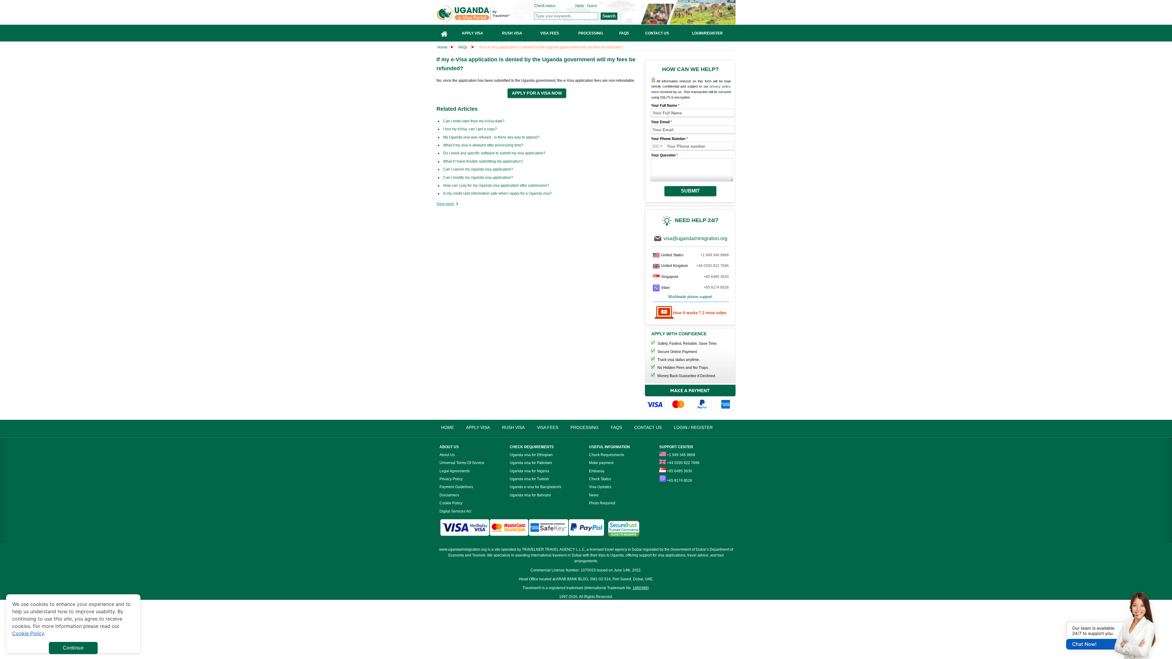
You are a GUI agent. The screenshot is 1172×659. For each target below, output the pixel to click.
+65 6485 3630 (716, 277)
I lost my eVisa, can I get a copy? (470, 129)
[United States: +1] (655, 146)
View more (445, 204)
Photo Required (602, 503)
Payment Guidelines (456, 487)
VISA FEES (547, 427)
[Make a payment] (690, 398)
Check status (544, 6)
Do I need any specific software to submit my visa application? (494, 153)
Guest (592, 6)
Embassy (596, 471)
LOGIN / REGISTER (693, 427)
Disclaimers (449, 495)
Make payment (601, 463)
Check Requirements (606, 455)
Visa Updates (600, 487)
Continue (73, 647)
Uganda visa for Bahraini (530, 495)
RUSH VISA (513, 427)
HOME (447, 427)
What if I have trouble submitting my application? (483, 161)
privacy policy (720, 86)
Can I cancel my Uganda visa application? (478, 169)
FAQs (462, 47)
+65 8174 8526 (716, 287)
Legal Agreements (455, 471)
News (594, 495)
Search (609, 16)
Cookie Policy (451, 503)
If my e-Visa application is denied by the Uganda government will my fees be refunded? (551, 47)
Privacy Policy (451, 479)
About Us (447, 455)
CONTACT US (648, 427)
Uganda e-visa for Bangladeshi (535, 487)
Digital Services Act (455, 511)
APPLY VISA (478, 427)
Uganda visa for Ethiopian (531, 455)
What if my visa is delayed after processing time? (483, 145)
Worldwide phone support (690, 296)
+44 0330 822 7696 (712, 266)
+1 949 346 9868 (714, 255)
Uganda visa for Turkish (529, 479)
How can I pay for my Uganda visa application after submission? (496, 185)
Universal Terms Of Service (462, 463)
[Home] (444, 33)
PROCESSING (584, 427)
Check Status (600, 479)
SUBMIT (690, 190)
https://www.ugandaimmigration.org (485, 13)
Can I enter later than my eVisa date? (474, 121)
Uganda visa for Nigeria (529, 471)
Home (442, 47)
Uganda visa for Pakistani (531, 463)
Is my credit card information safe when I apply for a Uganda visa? (497, 193)
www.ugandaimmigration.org (463, 549)
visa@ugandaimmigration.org (695, 238)
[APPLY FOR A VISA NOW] (537, 93)
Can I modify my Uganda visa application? (478, 177)
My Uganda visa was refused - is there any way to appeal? (491, 137)
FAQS (616, 427)
